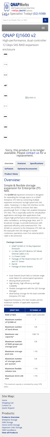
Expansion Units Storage (12, 427)
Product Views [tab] (11, 174)
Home (4, 400)
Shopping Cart (8, 403)
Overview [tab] (9, 163)
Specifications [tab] (36, 163)
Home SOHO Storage (11, 425)
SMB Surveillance (9, 430)
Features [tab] (22, 163)
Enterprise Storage (9, 420)
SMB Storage (7, 422)
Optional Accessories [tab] (27, 168)
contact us (32, 153)
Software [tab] (9, 168)
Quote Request (8, 408)
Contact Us (6, 405)
